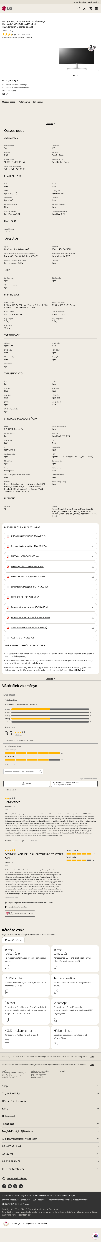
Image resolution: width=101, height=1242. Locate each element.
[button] (79, 8)
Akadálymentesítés (81, 1199)
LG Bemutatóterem (13, 1168)
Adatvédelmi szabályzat (65, 1195)
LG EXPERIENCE (11, 1161)
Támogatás (8, 1123)
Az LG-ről (7, 1153)
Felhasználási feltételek (59, 1199)
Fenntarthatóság (79, 2)
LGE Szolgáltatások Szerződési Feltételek (33, 1195)
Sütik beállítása (40, 1199)
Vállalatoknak (92, 2)
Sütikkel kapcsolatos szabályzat (16, 1199)
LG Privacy (80, 670)
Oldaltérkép (7, 1195)
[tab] (9, 102)
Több (4, 94)
